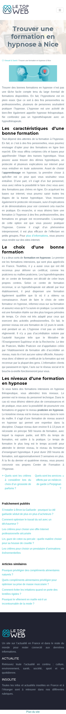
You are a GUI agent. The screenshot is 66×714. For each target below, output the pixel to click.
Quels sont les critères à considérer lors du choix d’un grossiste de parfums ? (18, 482)
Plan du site (33, 711)
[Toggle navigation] (60, 10)
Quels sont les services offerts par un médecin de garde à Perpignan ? (48, 482)
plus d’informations (37, 235)
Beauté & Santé (11, 60)
